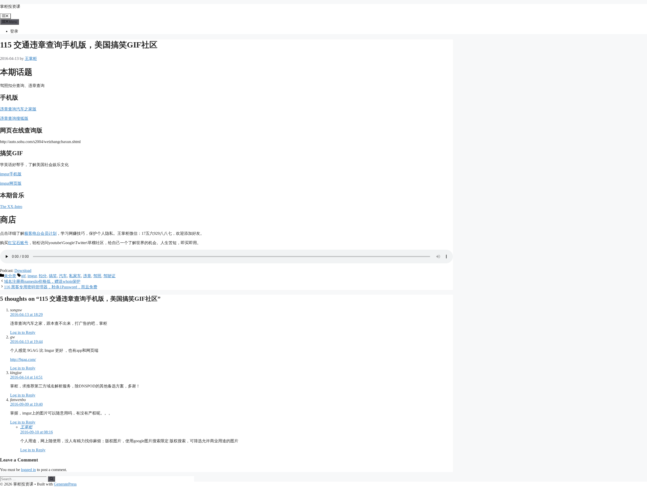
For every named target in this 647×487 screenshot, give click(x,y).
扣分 (43, 276)
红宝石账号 (18, 243)
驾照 (97, 276)
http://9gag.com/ (23, 359)
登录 (14, 31)
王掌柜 (26, 427)
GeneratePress (65, 484)
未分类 (10, 276)
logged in (28, 470)
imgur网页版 (10, 183)
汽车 (63, 276)
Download (22, 270)
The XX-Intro (11, 206)
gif (23, 276)
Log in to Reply (22, 332)
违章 (87, 276)
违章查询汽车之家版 (18, 109)
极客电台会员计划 (40, 233)
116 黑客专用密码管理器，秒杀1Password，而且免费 (50, 287)
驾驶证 (109, 276)
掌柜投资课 (10, 6)
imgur (32, 276)
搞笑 (53, 276)
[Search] (51, 479)
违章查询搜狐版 (14, 118)
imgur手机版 (10, 174)
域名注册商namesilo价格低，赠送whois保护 (42, 281)
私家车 (75, 276)
